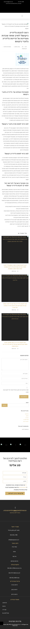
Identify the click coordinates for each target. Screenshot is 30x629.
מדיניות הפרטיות (23, 487)
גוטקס (27, 415)
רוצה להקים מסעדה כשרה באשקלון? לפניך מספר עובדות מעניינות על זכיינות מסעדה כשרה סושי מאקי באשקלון (15, 267)
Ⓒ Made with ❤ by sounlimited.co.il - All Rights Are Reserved (15, 625)
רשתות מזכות (25, 421)
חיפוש (27, 402)
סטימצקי (26, 414)
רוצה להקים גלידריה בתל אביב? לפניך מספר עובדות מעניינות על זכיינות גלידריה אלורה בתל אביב (15, 305)
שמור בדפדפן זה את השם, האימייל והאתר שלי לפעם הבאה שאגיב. (15, 391)
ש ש (26, 46)
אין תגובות (24, 48)
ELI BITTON (26, 419)
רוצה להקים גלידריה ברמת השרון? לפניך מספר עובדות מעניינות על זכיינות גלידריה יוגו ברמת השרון (15, 344)
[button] (15, 7)
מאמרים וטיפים (7, 46)
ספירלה (26, 417)
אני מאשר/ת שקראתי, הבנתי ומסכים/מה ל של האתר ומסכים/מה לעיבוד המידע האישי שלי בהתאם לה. (16, 487)
